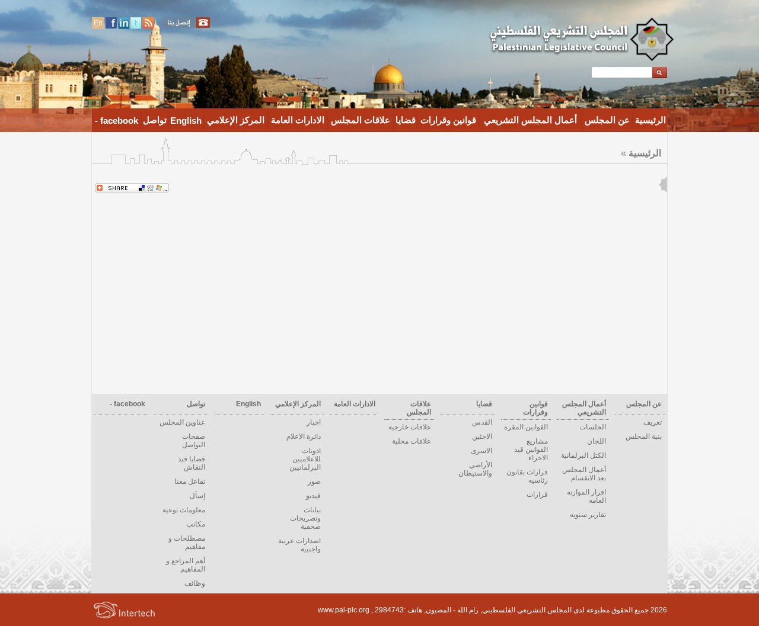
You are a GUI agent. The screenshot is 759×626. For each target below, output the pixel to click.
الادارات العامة (297, 120)
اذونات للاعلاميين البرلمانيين (305, 459)
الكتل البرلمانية (583, 455)
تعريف (652, 422)
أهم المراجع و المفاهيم (185, 565)
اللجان (596, 441)
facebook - (116, 120)
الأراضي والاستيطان (475, 469)
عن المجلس (607, 120)
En (98, 23)
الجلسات (592, 427)
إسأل (197, 496)
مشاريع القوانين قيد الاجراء (531, 449)
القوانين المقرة (526, 427)
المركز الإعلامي (235, 120)
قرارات (537, 494)
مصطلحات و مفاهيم (186, 542)
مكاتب (195, 524)
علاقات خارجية (409, 427)
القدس (482, 422)
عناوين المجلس (182, 422)
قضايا (406, 120)
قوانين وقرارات (448, 120)
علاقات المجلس (360, 120)
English (186, 120)
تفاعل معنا (189, 481)
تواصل (155, 120)
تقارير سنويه (588, 515)
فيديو (313, 496)
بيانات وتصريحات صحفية (305, 518)
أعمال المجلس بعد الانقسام (584, 474)
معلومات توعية (183, 510)
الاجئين (482, 436)
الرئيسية (650, 120)
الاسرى (481, 451)
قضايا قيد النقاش (191, 463)
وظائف (194, 583)
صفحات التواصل (193, 440)
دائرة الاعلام (303, 436)
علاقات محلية (411, 441)
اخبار (314, 422)
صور (314, 481)
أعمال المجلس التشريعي (530, 120)
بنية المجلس (644, 436)
